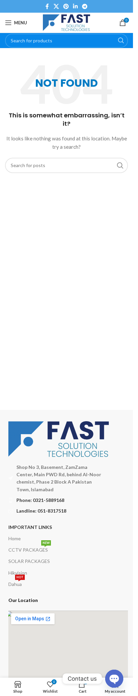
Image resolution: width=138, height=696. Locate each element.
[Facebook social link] (47, 6)
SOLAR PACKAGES (29, 561)
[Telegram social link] (85, 6)
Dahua (15, 583)
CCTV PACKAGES (29, 548)
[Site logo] (66, 22)
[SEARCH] (121, 41)
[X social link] (56, 6)
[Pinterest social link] (66, 6)
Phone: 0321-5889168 (40, 500)
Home (14, 538)
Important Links (30, 527)
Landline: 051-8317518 (41, 511)
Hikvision (17, 573)
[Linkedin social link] (75, 6)
